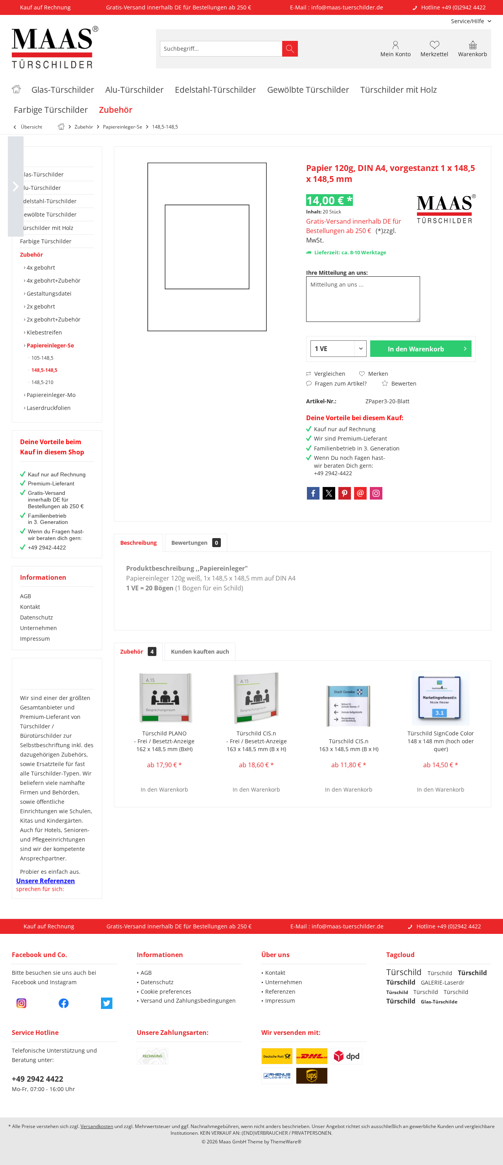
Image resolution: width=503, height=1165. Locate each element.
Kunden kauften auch (200, 651)
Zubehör (31, 254)
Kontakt (30, 606)
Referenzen (280, 991)
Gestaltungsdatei (48, 293)
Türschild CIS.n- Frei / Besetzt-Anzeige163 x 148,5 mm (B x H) (256, 741)
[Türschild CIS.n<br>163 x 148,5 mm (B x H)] (348, 705)
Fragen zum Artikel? (340, 383)
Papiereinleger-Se (49, 345)
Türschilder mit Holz (46, 228)
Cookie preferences (166, 991)
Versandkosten (97, 1126)
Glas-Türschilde (439, 1001)
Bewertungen (194, 542)
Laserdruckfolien (48, 408)
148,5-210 (41, 382)
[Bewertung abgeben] (360, 189)
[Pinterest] (344, 493)
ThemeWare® (285, 1141)
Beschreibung (138, 542)
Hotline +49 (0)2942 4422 (453, 7)
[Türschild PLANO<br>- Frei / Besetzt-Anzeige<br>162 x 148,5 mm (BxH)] (164, 698)
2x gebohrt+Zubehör (53, 319)
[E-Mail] (360, 493)
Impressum (35, 638)
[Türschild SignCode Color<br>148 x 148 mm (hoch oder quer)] (441, 698)
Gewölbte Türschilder (48, 214)
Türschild (405, 972)
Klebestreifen (43, 332)
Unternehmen (38, 628)
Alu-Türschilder (40, 187)
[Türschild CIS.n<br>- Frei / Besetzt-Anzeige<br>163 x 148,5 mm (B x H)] (257, 698)
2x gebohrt (40, 306)
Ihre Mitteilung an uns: (337, 272)
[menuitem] (468, 21)
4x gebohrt (40, 267)
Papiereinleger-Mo (50, 395)
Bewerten (403, 383)
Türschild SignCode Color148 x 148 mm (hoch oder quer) (441, 741)
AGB (25, 596)
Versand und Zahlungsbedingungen (188, 1000)
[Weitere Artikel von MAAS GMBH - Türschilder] (446, 208)
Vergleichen (329, 373)
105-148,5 (41, 358)
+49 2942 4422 (37, 1079)
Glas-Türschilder (42, 174)
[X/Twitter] (329, 493)
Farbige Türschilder (46, 241)
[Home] (16, 90)
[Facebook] (313, 493)
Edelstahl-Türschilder (48, 201)
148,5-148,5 (43, 370)
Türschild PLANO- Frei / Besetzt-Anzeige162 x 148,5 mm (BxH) (164, 741)
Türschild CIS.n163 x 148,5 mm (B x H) (348, 745)
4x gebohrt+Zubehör (53, 280)
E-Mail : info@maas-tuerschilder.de (336, 7)
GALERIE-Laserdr (442, 982)
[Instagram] (376, 493)
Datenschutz (36, 617)
